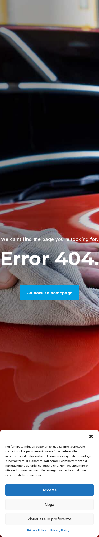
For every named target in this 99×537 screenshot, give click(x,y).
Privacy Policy (36, 530)
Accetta (50, 490)
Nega (49, 504)
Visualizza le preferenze (49, 519)
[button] (91, 436)
